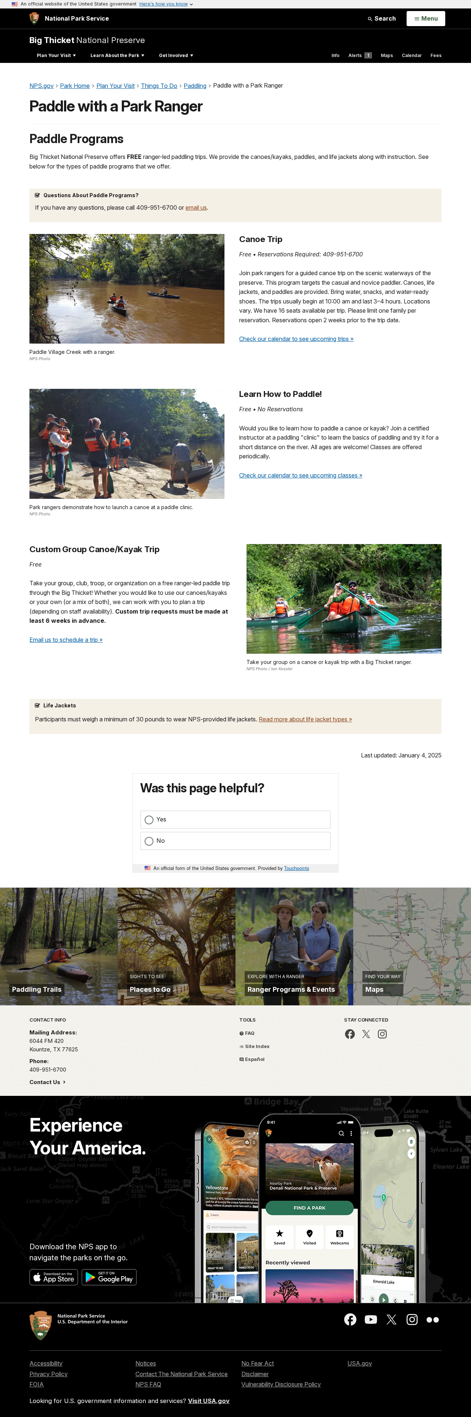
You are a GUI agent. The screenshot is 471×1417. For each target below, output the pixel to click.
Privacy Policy (48, 1374)
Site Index (257, 1046)
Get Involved (173, 55)
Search (384, 18)
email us (196, 207)
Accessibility (46, 1363)
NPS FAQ (148, 1384)
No (160, 840)
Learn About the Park (115, 55)
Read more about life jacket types (304, 719)
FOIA (36, 1384)
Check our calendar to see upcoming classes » (300, 475)
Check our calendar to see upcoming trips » (296, 338)
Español (254, 1059)
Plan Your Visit (54, 55)
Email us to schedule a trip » (66, 639)
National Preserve (87, 40)
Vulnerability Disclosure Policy (281, 1384)
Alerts (358, 55)
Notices (145, 1363)
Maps (387, 55)
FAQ (249, 1033)
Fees (436, 55)
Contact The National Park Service (181, 1374)
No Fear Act (257, 1363)
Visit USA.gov (209, 1400)
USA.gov (359, 1363)
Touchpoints (296, 867)
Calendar (412, 55)
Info (336, 55)
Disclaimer (255, 1374)
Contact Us (45, 1082)
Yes (161, 819)
